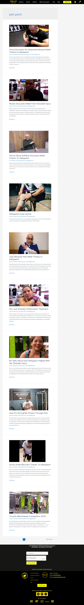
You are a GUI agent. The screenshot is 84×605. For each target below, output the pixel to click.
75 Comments (12, 160)
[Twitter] (42, 594)
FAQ (54, 2)
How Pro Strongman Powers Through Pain (28, 413)
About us (21, 2)
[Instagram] (45, 594)
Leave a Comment (13, 54)
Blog (59, 2)
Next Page (49, 539)
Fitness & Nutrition (22, 518)
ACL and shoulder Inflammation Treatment (28, 309)
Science (28, 2)
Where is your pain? (44, 2)
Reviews (35, 2)
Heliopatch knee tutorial (20, 214)
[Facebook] (38, 594)
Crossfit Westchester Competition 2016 (27, 516)
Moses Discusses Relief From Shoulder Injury (30, 103)
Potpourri (28, 54)
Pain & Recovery (22, 54)
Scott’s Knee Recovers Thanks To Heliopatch (30, 464)
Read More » (12, 67)
